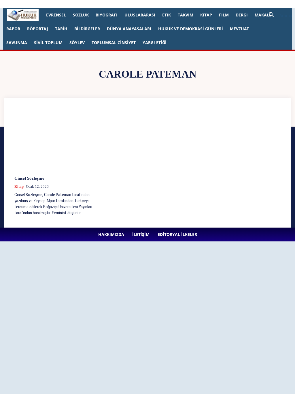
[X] (161, 4)
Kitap (206, 15)
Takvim (185, 15)
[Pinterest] (151, 4)
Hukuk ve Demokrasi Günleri (190, 28)
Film (224, 15)
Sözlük (81, 15)
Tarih (61, 28)
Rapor (13, 28)
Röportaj (37, 28)
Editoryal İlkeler (97, 4)
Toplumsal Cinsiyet (114, 42)
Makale (263, 15)
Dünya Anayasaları (129, 28)
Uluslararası (139, 15)
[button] (278, 15)
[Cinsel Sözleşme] (56, 140)
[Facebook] (123, 4)
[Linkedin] (142, 4)
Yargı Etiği (155, 42)
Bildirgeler (87, 28)
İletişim (75, 4)
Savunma (16, 42)
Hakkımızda (56, 4)
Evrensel (56, 15)
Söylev (77, 42)
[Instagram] (132, 4)
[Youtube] (170, 4)
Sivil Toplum (48, 42)
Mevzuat (239, 28)
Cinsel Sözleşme (29, 178)
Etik (166, 15)
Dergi (242, 15)
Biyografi (107, 15)
